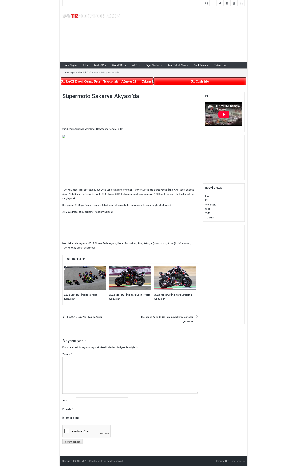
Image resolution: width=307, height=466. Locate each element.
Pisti (140, 243)
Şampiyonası (159, 243)
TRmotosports (104, 129)
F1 (84, 65)
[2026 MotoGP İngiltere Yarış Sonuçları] (85, 277)
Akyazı (98, 243)
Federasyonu (109, 243)
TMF (207, 213)
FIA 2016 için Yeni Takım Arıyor (84, 317)
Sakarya (147, 243)
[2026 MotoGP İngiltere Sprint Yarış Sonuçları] (130, 277)
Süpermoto (184, 243)
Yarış (73, 247)
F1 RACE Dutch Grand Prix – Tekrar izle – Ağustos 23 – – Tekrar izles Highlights (107, 81)
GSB (207, 209)
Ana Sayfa (71, 65)
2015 (91, 243)
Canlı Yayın (200, 65)
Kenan (121, 243)
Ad (64, 400)
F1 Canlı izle (200, 81)
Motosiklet (131, 243)
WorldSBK (117, 65)
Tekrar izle (220, 65)
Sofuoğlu (172, 243)
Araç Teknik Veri (177, 65)
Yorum (67, 354)
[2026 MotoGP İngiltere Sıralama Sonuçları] (175, 277)
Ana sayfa (70, 72)
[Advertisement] (21, 62)
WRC (134, 65)
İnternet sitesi (70, 417)
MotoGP (99, 65)
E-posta (67, 409)
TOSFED (209, 217)
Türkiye (66, 247)
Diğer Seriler (152, 65)
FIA (207, 196)
